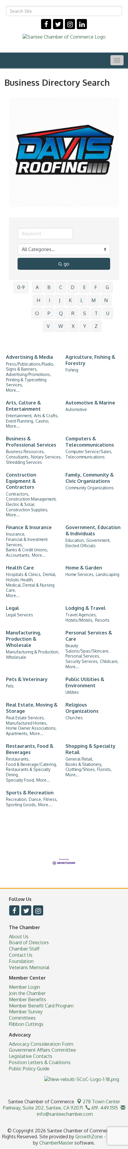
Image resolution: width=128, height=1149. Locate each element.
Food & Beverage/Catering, (31, 764)
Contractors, (17, 493)
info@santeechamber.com (64, 1114)
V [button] (48, 326)
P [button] (49, 313)
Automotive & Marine (90, 403)
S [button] (84, 313)
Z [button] (96, 326)
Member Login (24, 987)
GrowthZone (89, 1137)
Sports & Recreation (30, 793)
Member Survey (26, 1012)
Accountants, (18, 555)
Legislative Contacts (30, 1056)
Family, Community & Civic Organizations (89, 478)
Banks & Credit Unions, (27, 549)
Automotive (76, 409)
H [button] (38, 300)
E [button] (84, 287)
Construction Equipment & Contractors (21, 481)
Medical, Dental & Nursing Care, (30, 588)
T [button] (96, 313)
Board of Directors (29, 942)
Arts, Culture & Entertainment (23, 406)
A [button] (37, 287)
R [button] (72, 313)
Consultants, (17, 456)
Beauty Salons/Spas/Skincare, (87, 648)
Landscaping (107, 574)
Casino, (42, 420)
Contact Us (20, 955)
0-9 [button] (21, 287)
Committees (22, 1018)
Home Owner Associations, (31, 728)
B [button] (49, 287)
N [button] (106, 300)
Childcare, (109, 661)
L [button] (81, 300)
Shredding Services (24, 462)
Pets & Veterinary (27, 679)
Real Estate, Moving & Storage (31, 708)
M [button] (93, 300)
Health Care (20, 568)
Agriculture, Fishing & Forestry (90, 360)
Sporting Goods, (21, 804)
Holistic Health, (19, 579)
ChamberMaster (56, 1143)
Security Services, (82, 661)
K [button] (70, 300)
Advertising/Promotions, (28, 374)
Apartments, (17, 733)
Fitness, (50, 799)
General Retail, (79, 758)
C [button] (60, 287)
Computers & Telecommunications (89, 442)
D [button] (72, 287)
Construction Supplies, (27, 509)
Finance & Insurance (29, 527)
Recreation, (16, 799)
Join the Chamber (27, 993)
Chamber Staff (24, 949)
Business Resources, (25, 451)
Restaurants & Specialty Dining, (28, 772)
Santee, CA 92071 (61, 1105)
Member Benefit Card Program (41, 1006)
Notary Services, (46, 456)
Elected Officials (80, 545)
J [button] (59, 300)
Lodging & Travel (85, 608)
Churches (74, 717)
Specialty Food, (20, 780)
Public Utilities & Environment (84, 682)
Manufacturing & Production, (32, 651)
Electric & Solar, (20, 504)
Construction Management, (31, 499)
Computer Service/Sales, (88, 451)
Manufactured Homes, (26, 723)
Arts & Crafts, (46, 415)
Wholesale (16, 657)
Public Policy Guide (29, 1069)
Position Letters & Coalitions (40, 1062)
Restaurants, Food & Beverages (29, 749)
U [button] (107, 313)
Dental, (49, 574)
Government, (98, 540)
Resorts (102, 620)
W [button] (60, 326)
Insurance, (15, 534)
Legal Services (19, 614)
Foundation (21, 961)
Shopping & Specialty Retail (90, 749)
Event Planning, (20, 420)
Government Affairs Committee (42, 1050)
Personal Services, (82, 655)
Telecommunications (85, 456)
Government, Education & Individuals (93, 530)
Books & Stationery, (83, 764)
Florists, (104, 769)
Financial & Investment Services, (27, 542)
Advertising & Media (29, 357)
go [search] (66, 264)
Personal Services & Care (88, 636)
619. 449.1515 (104, 1108)
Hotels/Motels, (79, 620)
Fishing (71, 369)
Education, (75, 540)
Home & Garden (83, 568)
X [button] (73, 326)
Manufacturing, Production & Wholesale (23, 639)
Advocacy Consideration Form (41, 1044)
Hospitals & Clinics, (23, 574)
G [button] (107, 287)
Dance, (35, 799)
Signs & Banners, (22, 369)
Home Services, (79, 574)
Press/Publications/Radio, (30, 363)
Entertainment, (19, 415)
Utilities (72, 692)
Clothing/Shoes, (80, 769)
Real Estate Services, (25, 717)
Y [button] (84, 326)
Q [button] (61, 313)
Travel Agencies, (81, 614)
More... (13, 390)
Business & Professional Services (31, 442)
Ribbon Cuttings (26, 1024)
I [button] (49, 300)
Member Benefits (27, 999)
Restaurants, (17, 758)
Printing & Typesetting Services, (26, 382)
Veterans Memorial (29, 967)
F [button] (95, 287)
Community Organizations (89, 487)
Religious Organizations (82, 708)
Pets (10, 685)
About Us (19, 936)
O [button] (37, 313)
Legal (12, 608)
